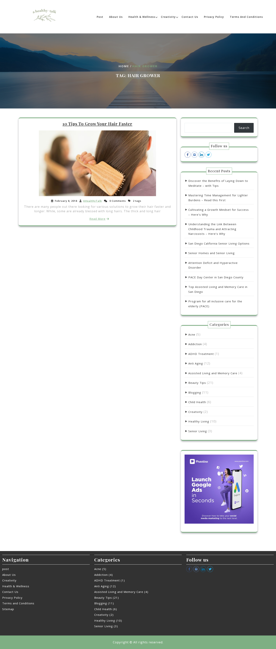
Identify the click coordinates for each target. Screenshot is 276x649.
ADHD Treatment (201, 354)
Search (244, 128)
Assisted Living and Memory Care (212, 373)
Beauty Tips (197, 383)
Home (124, 66)
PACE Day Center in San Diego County (216, 277)
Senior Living (197, 431)
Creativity (168, 17)
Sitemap (8, 609)
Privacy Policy (214, 17)
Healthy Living (198, 421)
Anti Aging (195, 363)
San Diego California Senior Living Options (219, 243)
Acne (191, 334)
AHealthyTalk (92, 201)
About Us (116, 17)
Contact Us (190, 17)
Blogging (194, 392)
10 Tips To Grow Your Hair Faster (97, 123)
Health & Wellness (141, 17)
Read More (97, 219)
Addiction (195, 344)
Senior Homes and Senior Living (211, 253)
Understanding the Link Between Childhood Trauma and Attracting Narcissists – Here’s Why (212, 229)
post (100, 17)
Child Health (197, 402)
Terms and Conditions (246, 17)
